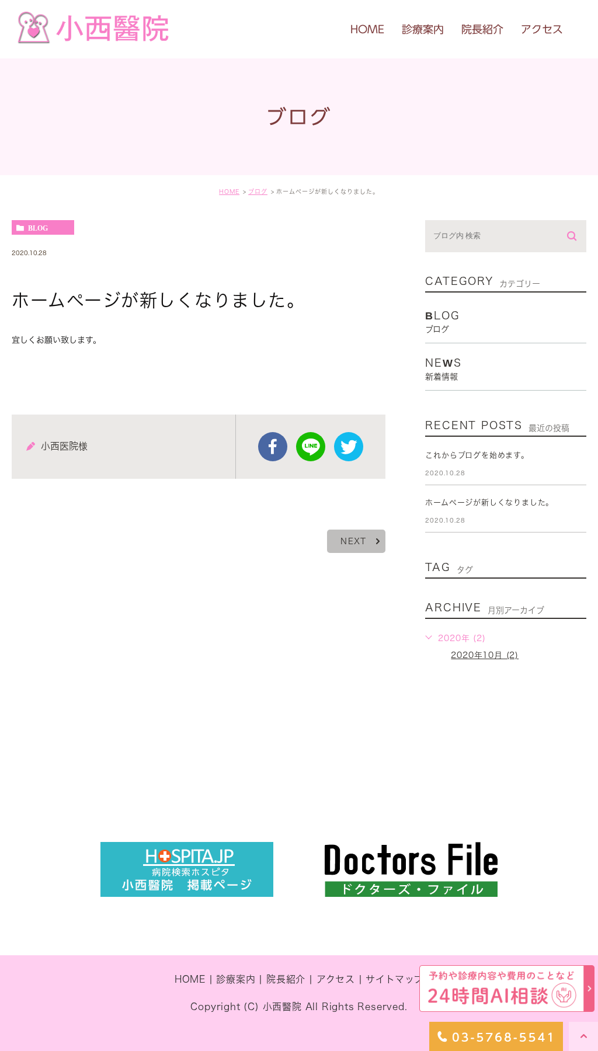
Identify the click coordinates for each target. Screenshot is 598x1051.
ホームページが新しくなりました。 (489, 502)
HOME (229, 191)
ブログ (257, 191)
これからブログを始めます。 (477, 455)
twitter (348, 446)
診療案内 (235, 979)
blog (38, 227)
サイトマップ (394, 979)
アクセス (336, 979)
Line (310, 446)
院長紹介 (285, 979)
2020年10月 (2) (485, 655)
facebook (272, 446)
